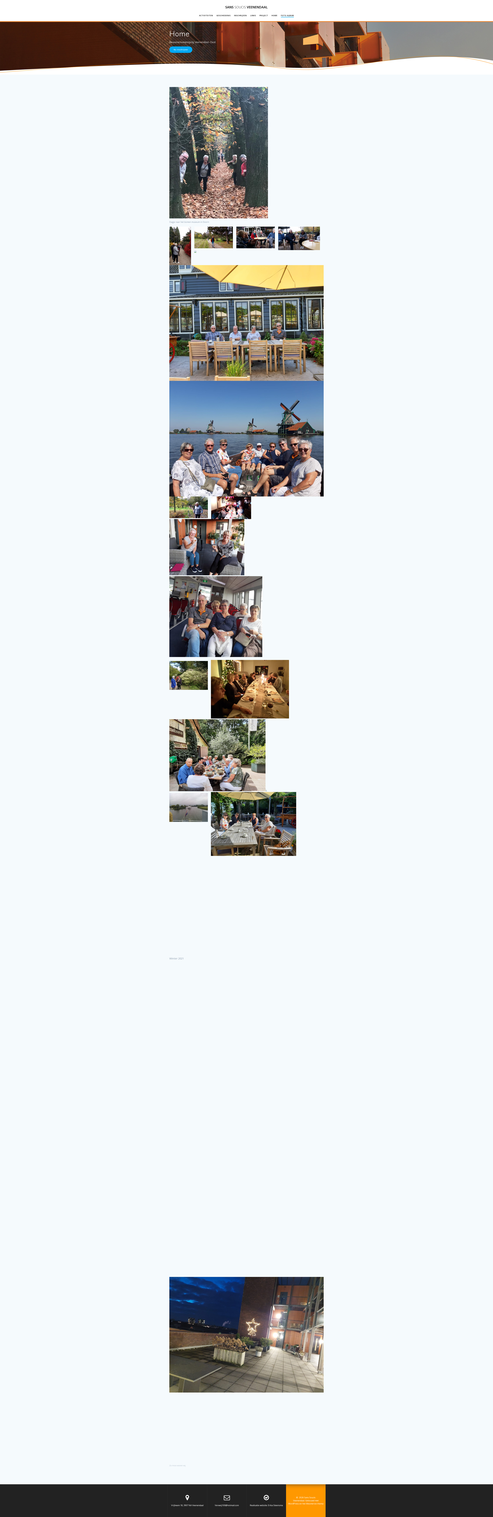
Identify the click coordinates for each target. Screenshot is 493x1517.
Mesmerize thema (314, 1503)
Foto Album (287, 15)
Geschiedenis (223, 15)
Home (274, 15)
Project (263, 15)
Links (253, 15)
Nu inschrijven (181, 49)
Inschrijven (240, 15)
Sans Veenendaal (246, 7)
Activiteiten (206, 15)
